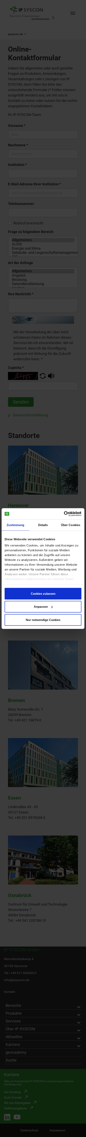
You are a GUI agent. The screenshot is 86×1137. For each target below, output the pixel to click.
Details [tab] (43, 524)
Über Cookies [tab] (70, 524)
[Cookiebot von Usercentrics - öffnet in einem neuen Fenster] (63, 513)
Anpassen (41, 606)
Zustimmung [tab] (15, 524)
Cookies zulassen (43, 593)
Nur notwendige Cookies (43, 619)
